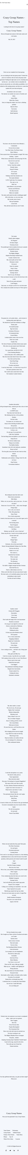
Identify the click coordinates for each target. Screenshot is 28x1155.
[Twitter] (10, 1150)
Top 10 (11, 1137)
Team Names (7, 1130)
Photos (5, 1137)
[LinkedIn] (14, 1150)
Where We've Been (8, 1139)
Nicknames (15, 1130)
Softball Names (16, 1132)
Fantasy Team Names (9, 1134)
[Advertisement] (14, 54)
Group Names (7, 1132)
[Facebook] (6, 1150)
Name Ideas (19, 1134)
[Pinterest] (18, 1150)
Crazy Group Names (14, 31)
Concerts (17, 1139)
